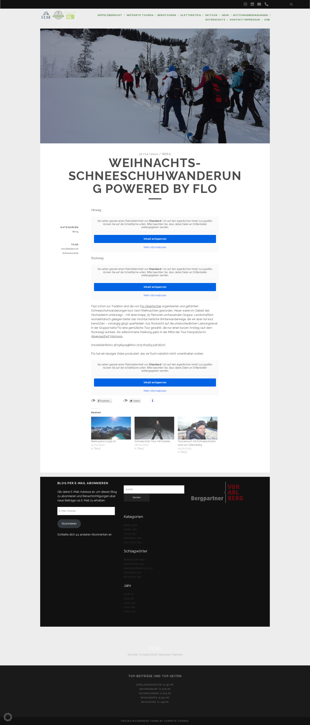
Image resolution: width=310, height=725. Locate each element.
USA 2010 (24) (133, 542)
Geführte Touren (139, 15)
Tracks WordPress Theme (140, 721)
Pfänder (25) (133, 577)
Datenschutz (215, 19)
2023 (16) (129, 607)
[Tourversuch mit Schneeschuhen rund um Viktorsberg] (197, 428)
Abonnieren (69, 523)
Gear (225, 15)
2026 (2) (129, 594)
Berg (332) (131, 525)
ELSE (155, 648)
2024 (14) (129, 603)
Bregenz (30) (133, 538)
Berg (166, 154)
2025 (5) (129, 598)
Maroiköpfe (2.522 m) (155, 697)
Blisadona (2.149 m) (155, 702)
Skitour (211, 15)
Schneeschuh (70, 253)
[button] (8, 717)
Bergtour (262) (134, 559)
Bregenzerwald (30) (138, 568)
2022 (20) (130, 611)
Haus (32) (130, 533)
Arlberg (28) (133, 572)
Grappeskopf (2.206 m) (155, 689)
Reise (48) (130, 529)
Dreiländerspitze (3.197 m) (155, 684)
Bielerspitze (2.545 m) (103, 441)
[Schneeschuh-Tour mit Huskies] (154, 428)
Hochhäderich (69, 248)
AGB (267, 19)
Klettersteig (190, 15)
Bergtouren (167, 15)
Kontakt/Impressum (245, 19)
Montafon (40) (134, 564)
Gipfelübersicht (109, 15)
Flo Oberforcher (150, 306)
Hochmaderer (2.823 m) (155, 693)
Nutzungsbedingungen (250, 15)
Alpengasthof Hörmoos (107, 336)
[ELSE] (59, 17)
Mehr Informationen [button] (155, 247)
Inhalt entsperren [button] (155, 238)
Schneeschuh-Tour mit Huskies (152, 441)
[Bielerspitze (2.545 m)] (111, 428)
